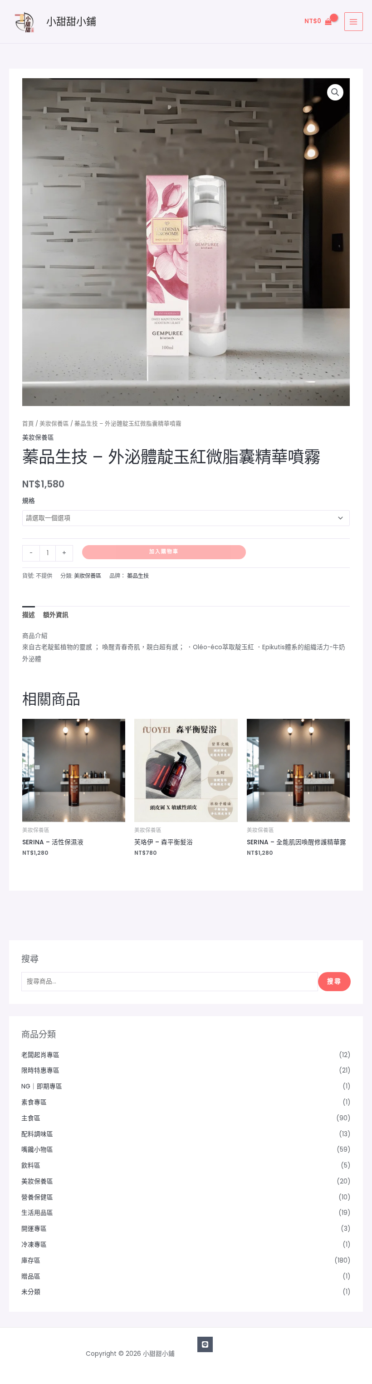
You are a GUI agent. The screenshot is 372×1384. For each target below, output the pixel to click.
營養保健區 (37, 1197)
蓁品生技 (138, 576)
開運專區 (34, 1228)
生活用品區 (37, 1212)
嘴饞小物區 (37, 1149)
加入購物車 (164, 551)
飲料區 (30, 1165)
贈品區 (30, 1276)
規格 (28, 500)
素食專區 (34, 1102)
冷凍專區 (34, 1244)
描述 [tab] (28, 615)
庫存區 (30, 1260)
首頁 (28, 423)
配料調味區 (37, 1134)
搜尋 (334, 981)
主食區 (30, 1118)
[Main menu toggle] (353, 21)
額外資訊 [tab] (56, 615)
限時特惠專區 (40, 1070)
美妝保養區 (54, 423)
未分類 (30, 1292)
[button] (335, 92)
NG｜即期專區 (41, 1086)
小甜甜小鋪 (71, 22)
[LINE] (205, 1344)
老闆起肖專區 (40, 1055)
